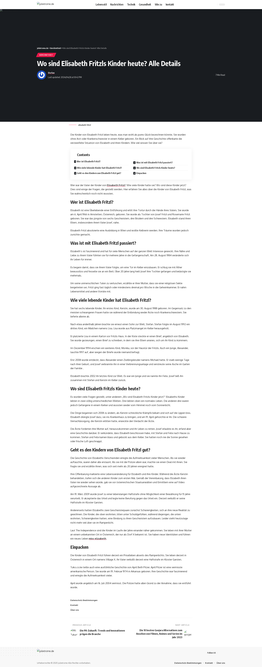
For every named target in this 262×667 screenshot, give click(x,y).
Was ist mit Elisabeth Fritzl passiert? (154, 162)
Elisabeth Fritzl (116, 185)
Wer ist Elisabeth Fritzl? (89, 161)
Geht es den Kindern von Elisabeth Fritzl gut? (99, 173)
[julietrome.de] (45, 4)
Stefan (51, 72)
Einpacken (141, 173)
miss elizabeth (97, 538)
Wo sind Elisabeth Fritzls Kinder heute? (156, 168)
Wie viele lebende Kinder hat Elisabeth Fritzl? (99, 168)
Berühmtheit (46, 55)
